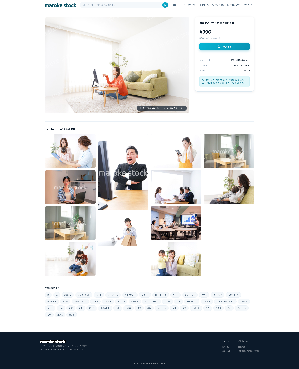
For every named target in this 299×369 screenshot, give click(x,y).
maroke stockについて (186, 5)
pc (57, 295)
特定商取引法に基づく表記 (248, 351)
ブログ (167, 301)
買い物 (71, 314)
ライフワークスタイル (225, 301)
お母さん (67, 295)
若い (49, 314)
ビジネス (134, 301)
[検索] (165, 5)
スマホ (204, 295)
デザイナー (51, 301)
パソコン (121, 301)
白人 (207, 308)
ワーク (50, 308)
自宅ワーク (241, 308)
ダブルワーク (233, 295)
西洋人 (60, 314)
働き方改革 (105, 308)
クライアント (130, 295)
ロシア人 (243, 301)
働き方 (91, 308)
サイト (175, 295)
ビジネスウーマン (151, 301)
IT (48, 295)
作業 (81, 308)
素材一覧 (205, 5)
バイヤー (107, 301)
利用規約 (241, 346)
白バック (195, 308)
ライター (206, 301)
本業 (184, 308)
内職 (117, 308)
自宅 (229, 308)
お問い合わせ (235, 5)
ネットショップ (80, 301)
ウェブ (98, 295)
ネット (65, 301)
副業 (139, 308)
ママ (178, 301)
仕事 (71, 308)
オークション (113, 295)
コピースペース (160, 295)
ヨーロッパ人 (192, 301)
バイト (95, 301)
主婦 (61, 308)
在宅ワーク (161, 308)
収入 (149, 308)
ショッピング (190, 295)
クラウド (145, 295)
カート (250, 5)
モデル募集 (219, 5)
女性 (174, 308)
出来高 (128, 308)
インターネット (84, 295)
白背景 (218, 308)
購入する (227, 46)
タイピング (217, 295)
